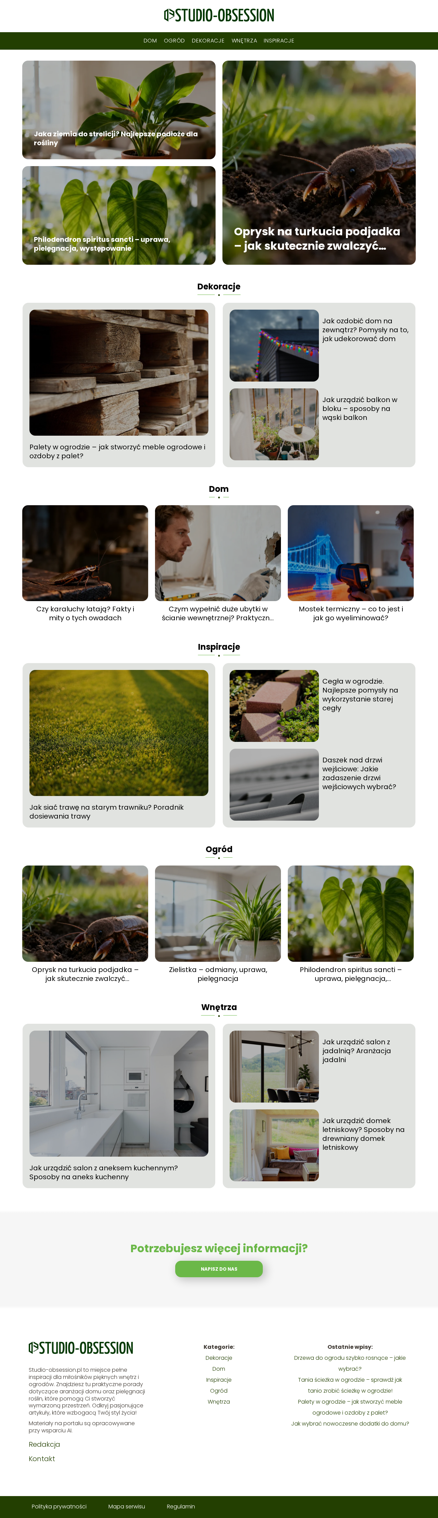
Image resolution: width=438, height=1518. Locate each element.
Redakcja (44, 1444)
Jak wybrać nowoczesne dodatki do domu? (350, 1424)
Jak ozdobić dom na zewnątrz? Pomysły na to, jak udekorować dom (365, 329)
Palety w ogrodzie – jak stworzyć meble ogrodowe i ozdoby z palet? (117, 451)
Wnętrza (244, 41)
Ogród (174, 41)
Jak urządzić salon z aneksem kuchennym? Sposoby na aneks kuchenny (103, 1172)
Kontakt (42, 1458)
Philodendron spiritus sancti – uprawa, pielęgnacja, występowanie (102, 244)
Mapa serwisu (126, 1506)
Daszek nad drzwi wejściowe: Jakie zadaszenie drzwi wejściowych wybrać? (359, 773)
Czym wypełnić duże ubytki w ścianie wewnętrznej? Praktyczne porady (218, 613)
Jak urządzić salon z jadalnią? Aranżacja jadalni (356, 1050)
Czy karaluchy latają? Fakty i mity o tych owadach (85, 613)
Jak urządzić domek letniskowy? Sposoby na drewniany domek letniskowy (363, 1134)
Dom (150, 41)
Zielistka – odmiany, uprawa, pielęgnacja (218, 974)
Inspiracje (279, 41)
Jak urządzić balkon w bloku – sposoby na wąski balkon (359, 408)
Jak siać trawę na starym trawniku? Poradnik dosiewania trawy (106, 812)
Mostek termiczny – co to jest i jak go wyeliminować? (351, 613)
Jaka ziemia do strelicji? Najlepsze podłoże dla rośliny (116, 139)
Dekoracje (208, 41)
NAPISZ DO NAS (219, 1269)
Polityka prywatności (59, 1506)
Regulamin (181, 1506)
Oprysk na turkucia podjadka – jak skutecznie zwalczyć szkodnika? (317, 239)
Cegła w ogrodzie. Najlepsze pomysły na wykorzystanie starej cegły (360, 694)
